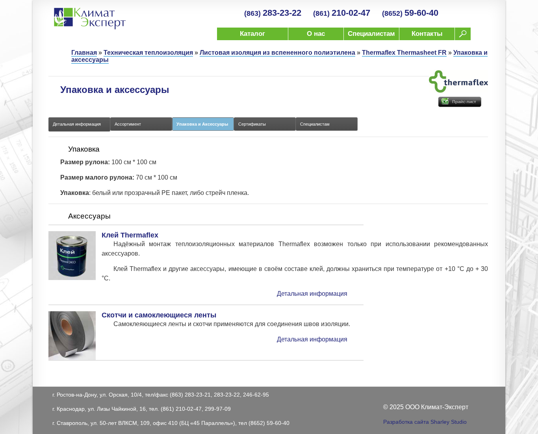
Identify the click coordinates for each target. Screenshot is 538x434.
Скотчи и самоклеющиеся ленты (159, 315)
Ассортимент (128, 124)
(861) (341, 13)
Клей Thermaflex (130, 235)
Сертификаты (252, 124)
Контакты (427, 33)
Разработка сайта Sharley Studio (425, 422)
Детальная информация (77, 124)
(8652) (410, 13)
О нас (316, 33)
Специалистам (371, 33)
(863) (272, 13)
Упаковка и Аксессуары (202, 124)
